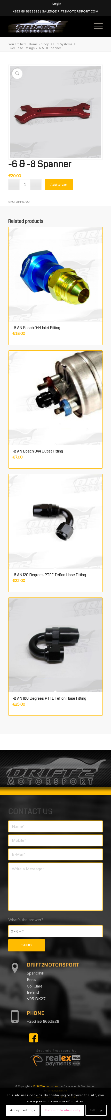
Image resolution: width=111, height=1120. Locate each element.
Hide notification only (62, 1110)
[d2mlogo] (46, 26)
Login (56, 3)
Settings (96, 1110)
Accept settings (23, 1110)
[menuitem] (57, 4)
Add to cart (58, 184)
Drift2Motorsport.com (46, 1086)
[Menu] (96, 26)
